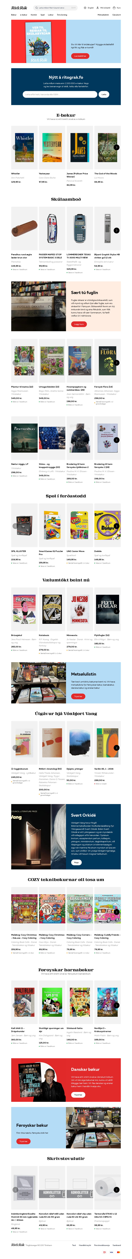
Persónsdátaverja (102, 1245)
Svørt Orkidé (83, 815)
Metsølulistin (103, 15)
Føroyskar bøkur (32, 1125)
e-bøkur (23, 15)
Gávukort (116, 15)
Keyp (76, 862)
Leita (104, 94)
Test (74, 1245)
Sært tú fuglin (84, 292)
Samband (117, 1245)
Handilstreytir (85, 1245)
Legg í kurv (79, 324)
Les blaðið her (80, 56)
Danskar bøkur (85, 1069)
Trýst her (78, 696)
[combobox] (54, 7)
